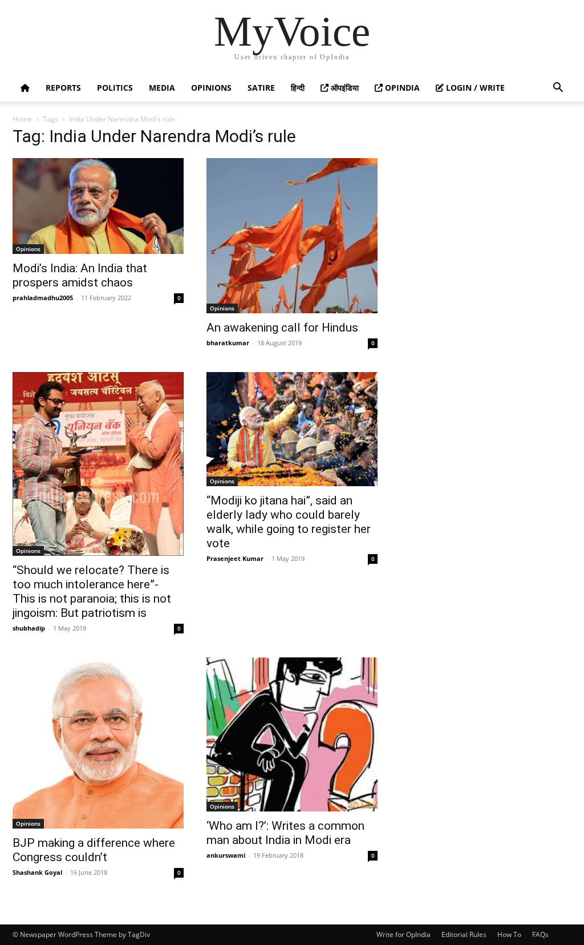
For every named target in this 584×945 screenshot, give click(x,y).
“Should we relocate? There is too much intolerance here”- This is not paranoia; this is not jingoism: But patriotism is (92, 591)
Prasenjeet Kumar (234, 558)
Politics (115, 87)
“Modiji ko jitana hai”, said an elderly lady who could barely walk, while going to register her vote (288, 522)
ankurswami (225, 855)
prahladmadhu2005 (43, 297)
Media (162, 87)
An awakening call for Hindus (282, 327)
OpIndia (401, 87)
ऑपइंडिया (343, 87)
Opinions (211, 87)
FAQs (540, 934)
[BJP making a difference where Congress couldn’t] (98, 743)
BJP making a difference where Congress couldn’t (94, 850)
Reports (63, 87)
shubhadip (29, 628)
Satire (261, 87)
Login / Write (474, 87)
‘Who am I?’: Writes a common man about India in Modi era (285, 833)
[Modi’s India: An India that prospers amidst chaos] (98, 206)
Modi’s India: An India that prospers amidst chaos (80, 275)
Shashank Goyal (37, 872)
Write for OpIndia (403, 934)
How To (509, 934)
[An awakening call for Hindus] (292, 235)
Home (22, 119)
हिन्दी (298, 87)
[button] (557, 88)
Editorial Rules (463, 934)
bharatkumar (227, 342)
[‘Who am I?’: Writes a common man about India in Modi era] (292, 734)
